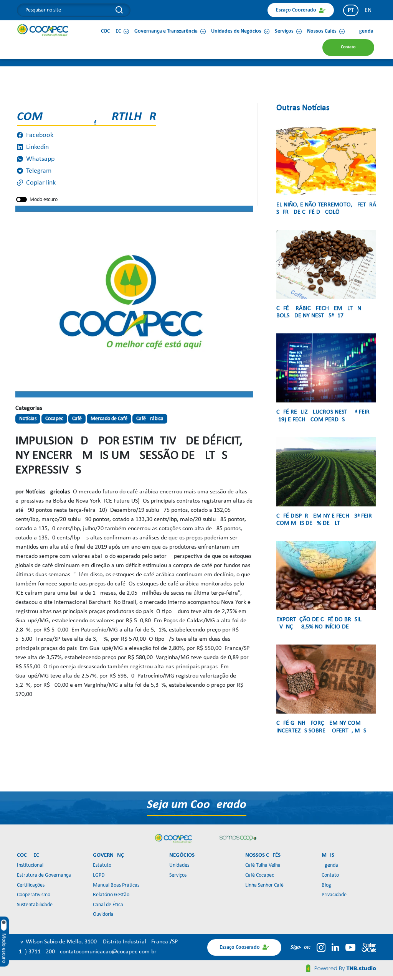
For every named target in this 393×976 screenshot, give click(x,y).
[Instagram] (321, 947)
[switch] (21, 199)
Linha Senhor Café (264, 885)
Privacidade (334, 895)
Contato (330, 875)
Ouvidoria (103, 914)
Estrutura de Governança (44, 875)
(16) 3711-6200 (36, 952)
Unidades (179, 865)
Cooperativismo (33, 895)
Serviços (178, 875)
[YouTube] (350, 947)
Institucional (30, 865)
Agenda (330, 865)
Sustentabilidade (35, 905)
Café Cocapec (259, 875)
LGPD (99, 875)
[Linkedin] (335, 947)
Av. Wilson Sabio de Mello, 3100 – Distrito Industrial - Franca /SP (97, 942)
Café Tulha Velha (263, 865)
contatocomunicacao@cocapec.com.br (108, 952)
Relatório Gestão (111, 895)
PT (351, 10)
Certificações (31, 885)
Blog (326, 885)
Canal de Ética (108, 905)
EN (368, 10)
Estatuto (102, 865)
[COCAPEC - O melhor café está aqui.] (43, 30)
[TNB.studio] (341, 968)
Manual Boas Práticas (116, 885)
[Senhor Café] (369, 947)
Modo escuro (44, 200)
